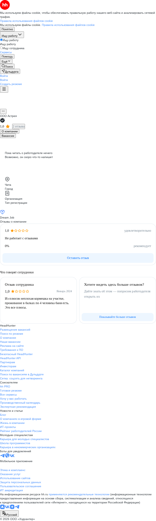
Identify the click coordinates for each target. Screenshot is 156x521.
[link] (7, 66)
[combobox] (9, 513)
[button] (4, 75)
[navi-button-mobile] (4, 89)
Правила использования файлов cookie (68, 25)
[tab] (9, 131)
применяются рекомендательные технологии (79, 494)
